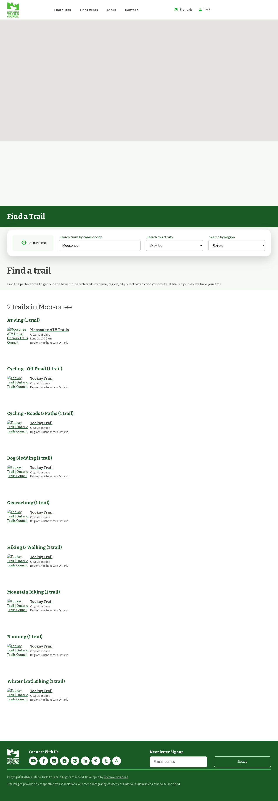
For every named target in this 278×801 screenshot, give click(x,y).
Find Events (89, 10)
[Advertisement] (139, 173)
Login (208, 9)
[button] (90, 41)
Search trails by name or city (81, 237)
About (111, 10)
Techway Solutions (116, 777)
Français (186, 9)
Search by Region (222, 237)
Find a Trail (62, 10)
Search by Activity (160, 237)
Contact (131, 10)
